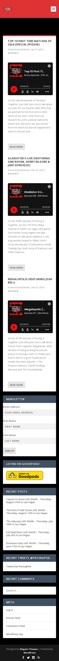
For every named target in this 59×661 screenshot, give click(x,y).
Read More (16, 146)
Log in (9, 609)
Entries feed (13, 617)
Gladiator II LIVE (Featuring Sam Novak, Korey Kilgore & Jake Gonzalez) (29, 162)
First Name (9, 420)
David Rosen (23, 49)
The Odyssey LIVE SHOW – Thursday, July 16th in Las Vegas (29, 523)
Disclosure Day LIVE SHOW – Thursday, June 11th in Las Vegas (28, 545)
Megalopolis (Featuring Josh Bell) (30, 280)
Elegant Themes (29, 649)
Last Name (9, 435)
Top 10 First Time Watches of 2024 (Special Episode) (29, 42)
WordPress (30, 652)
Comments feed (15, 625)
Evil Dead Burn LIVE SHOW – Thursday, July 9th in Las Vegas (28, 534)
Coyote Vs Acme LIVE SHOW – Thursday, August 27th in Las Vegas (29, 501)
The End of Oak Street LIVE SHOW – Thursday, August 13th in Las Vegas (26, 512)
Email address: (11, 406)
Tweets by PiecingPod (18, 566)
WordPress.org (14, 634)
